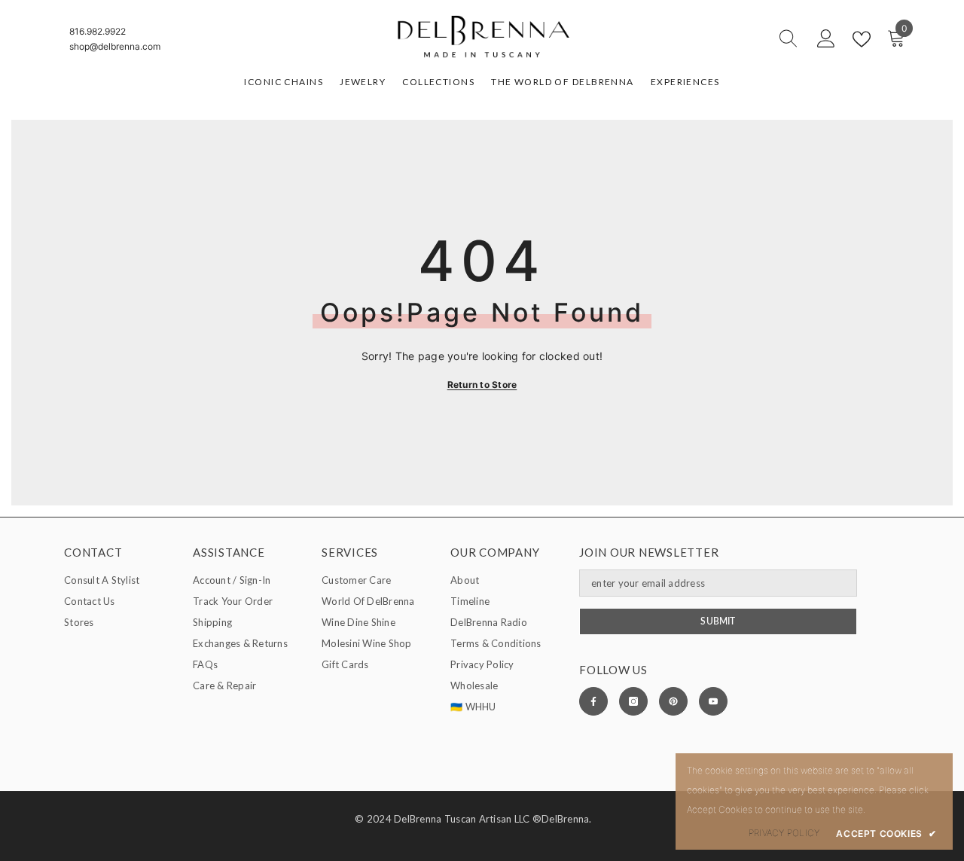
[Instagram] (633, 701)
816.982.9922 (97, 31)
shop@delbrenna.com (114, 46)
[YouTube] (713, 701)
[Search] (734, 38)
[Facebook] (593, 701)
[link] (784, 833)
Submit (717, 621)
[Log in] (826, 39)
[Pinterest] (673, 701)
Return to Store (482, 384)
